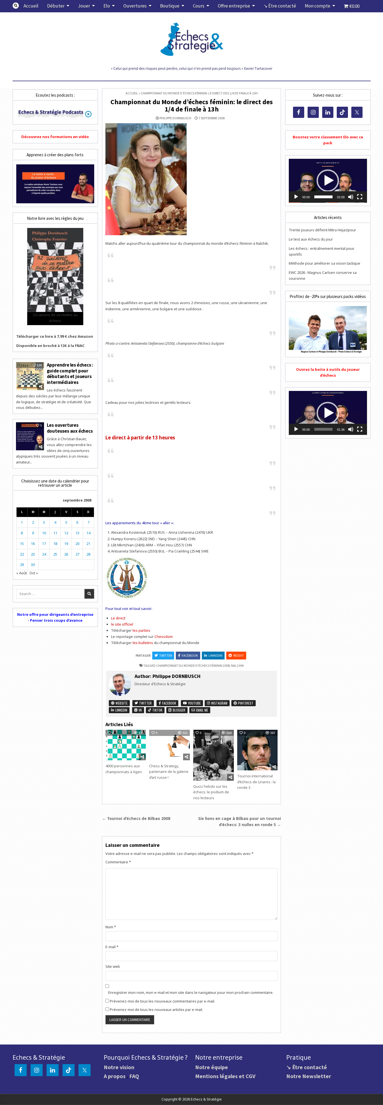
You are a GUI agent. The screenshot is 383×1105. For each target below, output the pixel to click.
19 (66, 543)
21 (88, 543)
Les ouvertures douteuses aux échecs (70, 428)
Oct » (33, 572)
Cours (198, 6)
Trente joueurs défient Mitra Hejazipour (322, 229)
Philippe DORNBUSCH (175, 118)
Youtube (194, 703)
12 (66, 532)
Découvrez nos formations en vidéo (55, 136)
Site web (112, 966)
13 (77, 532)
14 (88, 532)
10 (44, 532)
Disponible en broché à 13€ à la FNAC (50, 345)
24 (44, 554)
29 (22, 564)
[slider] (323, 196)
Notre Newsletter (308, 1076)
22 (22, 554)
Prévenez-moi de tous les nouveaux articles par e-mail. (156, 1009)
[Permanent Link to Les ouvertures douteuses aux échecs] (30, 436)
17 (44, 543)
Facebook (190, 655)
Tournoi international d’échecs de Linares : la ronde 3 (256, 781)
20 (77, 543)
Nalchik (237, 665)
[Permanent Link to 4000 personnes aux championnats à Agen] (125, 745)
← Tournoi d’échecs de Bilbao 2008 (136, 818)
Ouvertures (135, 6)
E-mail (111, 946)
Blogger (178, 710)
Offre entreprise (234, 6)
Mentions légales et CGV (225, 1076)
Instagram (218, 703)
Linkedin (215, 655)
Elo (106, 6)
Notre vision (119, 1067)
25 (55, 554)
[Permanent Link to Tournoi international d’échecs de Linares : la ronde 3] (257, 750)
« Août (21, 572)
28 (88, 554)
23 (33, 554)
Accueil (31, 6)
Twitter (165, 655)
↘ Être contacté (280, 6)
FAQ (134, 1076)
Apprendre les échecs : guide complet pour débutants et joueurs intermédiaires (70, 373)
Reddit (238, 655)
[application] (328, 181)
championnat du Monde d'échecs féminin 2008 (193, 665)
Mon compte (317, 6)
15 (22, 543)
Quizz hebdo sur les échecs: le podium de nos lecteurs (211, 792)
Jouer (84, 6)
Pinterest (245, 703)
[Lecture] (296, 197)
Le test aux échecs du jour (311, 239)
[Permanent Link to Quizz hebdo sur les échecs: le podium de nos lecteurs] (213, 755)
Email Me (201, 710)
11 (55, 532)
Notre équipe (211, 1067)
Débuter (55, 6)
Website (121, 703)
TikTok (156, 710)
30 (33, 564)
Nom (110, 926)
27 (77, 554)
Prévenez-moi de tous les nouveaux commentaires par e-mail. (162, 1001)
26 (66, 554)
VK (140, 710)
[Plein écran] (360, 197)
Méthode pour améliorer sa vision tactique (324, 263)
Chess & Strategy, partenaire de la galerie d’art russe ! (168, 771)
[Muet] (351, 197)
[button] (328, 180)
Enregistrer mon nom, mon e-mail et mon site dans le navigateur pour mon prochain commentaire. (190, 992)
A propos (115, 1076)
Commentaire (118, 861)
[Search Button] (16, 6)
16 (33, 543)
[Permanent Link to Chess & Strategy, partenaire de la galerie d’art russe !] (169, 745)
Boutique (169, 6)
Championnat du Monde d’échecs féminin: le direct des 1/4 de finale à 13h (191, 105)
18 (55, 543)
